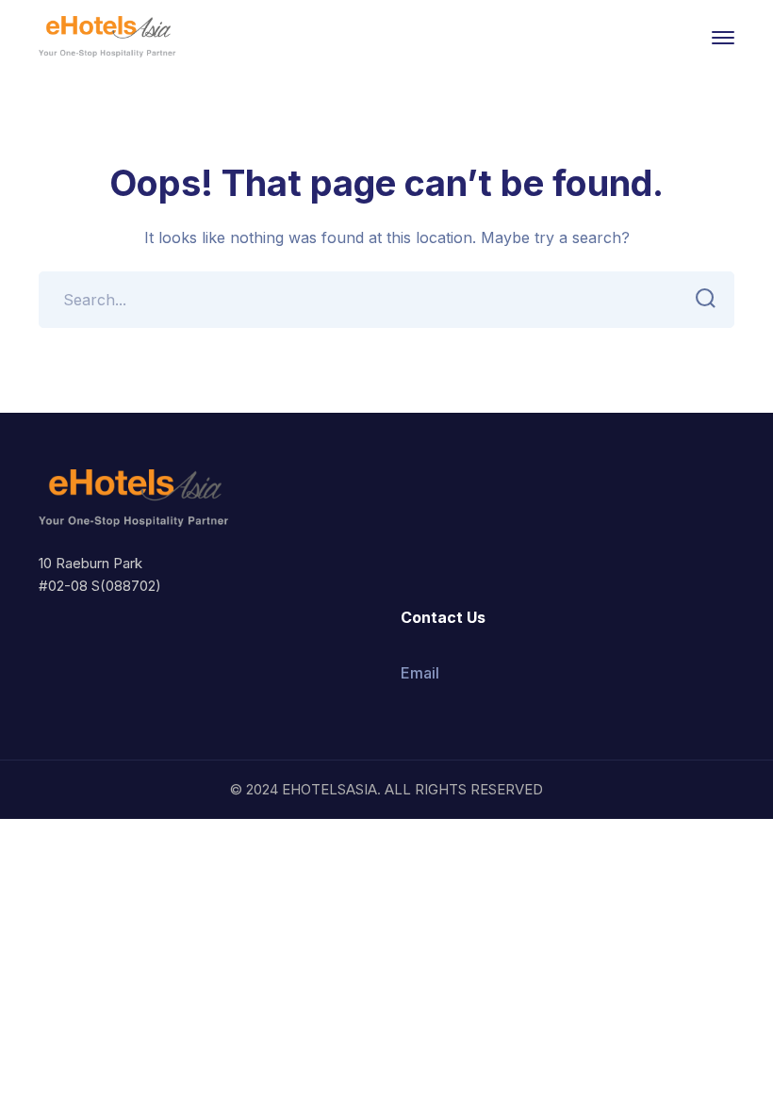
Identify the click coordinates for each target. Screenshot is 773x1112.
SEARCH (706, 299)
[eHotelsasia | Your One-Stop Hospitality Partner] (108, 35)
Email (420, 672)
